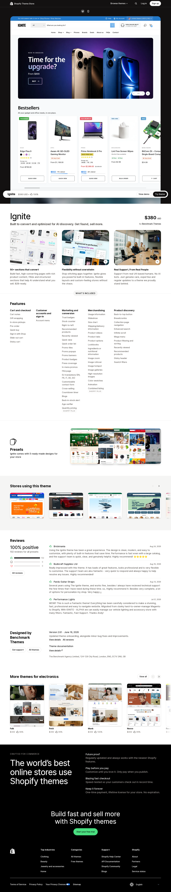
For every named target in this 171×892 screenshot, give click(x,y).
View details (55, 639)
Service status (138, 871)
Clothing (45, 856)
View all (143, 676)
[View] (27, 506)
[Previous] (153, 486)
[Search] (136, 4)
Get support (18, 649)
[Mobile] (88, 11)
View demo (144, 194)
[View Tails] (115, 446)
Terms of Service (18, 884)
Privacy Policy (36, 884)
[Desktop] (83, 11)
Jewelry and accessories (52, 866)
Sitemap (77, 884)
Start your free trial (85, 831)
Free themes (77, 861)
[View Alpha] (100, 446)
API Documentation (111, 861)
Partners (136, 861)
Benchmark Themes (151, 223)
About (135, 856)
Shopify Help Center (111, 856)
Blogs (104, 871)
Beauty (44, 861)
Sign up (155, 3)
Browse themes (118, 3)
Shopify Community (111, 866)
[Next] (159, 486)
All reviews (17, 573)
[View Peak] (84, 446)
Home (43, 871)
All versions (68, 639)
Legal (134, 866)
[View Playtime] (131, 446)
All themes (34, 649)
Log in (144, 3)
